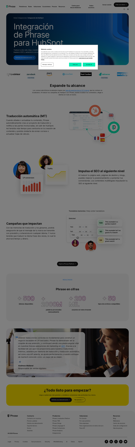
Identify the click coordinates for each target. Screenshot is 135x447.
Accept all (89, 64)
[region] (68, 57)
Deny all (75, 64)
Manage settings (47, 64)
